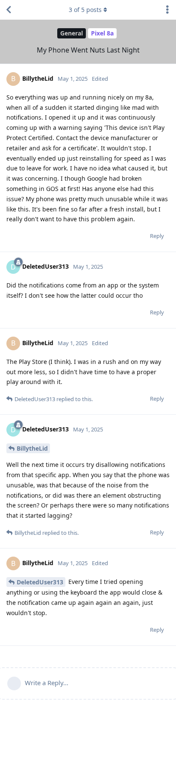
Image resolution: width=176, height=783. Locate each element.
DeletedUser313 (40, 582)
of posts (85, 10)
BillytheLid (32, 448)
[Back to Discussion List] (8, 10)
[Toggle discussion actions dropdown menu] (167, 10)
